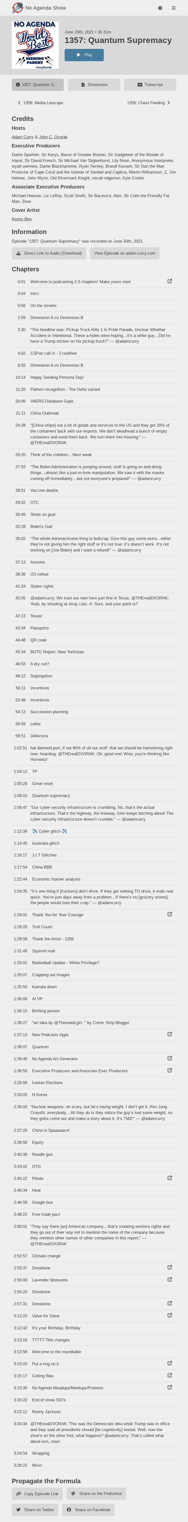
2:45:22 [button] (20, 1178)
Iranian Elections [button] (47, 1082)
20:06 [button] (20, 401)
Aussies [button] (37, 562)
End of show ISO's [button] (49, 1400)
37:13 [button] (20, 562)
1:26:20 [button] (20, 927)
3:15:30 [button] (20, 1388)
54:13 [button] (20, 712)
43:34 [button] (20, 628)
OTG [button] (36, 1166)
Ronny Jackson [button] (46, 1411)
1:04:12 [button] (20, 771)
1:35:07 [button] (20, 974)
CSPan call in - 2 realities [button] (53, 353)
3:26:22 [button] (20, 1465)
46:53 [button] (20, 664)
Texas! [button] (36, 616)
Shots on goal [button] (42, 514)
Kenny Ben (22, 219)
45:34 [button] (20, 652)
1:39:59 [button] (20, 1071)
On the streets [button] (43, 305)
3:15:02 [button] (20, 1364)
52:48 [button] (20, 700)
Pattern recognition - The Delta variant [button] (65, 389)
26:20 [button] (20, 454)
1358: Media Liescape (42, 103)
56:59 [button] (20, 724)
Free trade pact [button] (46, 1214)
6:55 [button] (21, 365)
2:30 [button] (21, 329)
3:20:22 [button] (20, 1400)
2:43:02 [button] (20, 1166)
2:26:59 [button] (20, 1082)
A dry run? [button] (39, 664)
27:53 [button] (20, 466)
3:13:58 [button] (20, 1351)
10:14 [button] (20, 377)
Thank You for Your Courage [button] (57, 915)
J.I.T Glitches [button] (44, 855)
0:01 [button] (21, 281)
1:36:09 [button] (20, 999)
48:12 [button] (20, 676)
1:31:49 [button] (20, 951)
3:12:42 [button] (20, 1328)
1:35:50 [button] (20, 987)
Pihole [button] (37, 1178)
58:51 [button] (20, 736)
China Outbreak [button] (44, 413)
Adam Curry (23, 137)
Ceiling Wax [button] (43, 1376)
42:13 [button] (20, 616)
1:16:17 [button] (20, 855)
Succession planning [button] (49, 712)
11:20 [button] (20, 389)
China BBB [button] (42, 867)
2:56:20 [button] (20, 1292)
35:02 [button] (20, 538)
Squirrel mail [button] (43, 951)
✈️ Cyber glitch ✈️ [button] (49, 831)
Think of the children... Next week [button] (61, 454)
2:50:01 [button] (20, 1226)
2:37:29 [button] (20, 1130)
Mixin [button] (37, 1465)
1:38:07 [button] (20, 1046)
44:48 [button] (20, 640)
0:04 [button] (21, 293)
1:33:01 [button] (20, 962)
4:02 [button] (21, 353)
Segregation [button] (41, 676)
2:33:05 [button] (20, 1094)
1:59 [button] (21, 317)
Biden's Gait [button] (41, 526)
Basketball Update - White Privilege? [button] (65, 962)
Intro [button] (34, 293)
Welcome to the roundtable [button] (56, 1351)
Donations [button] (41, 1268)
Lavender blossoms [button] (50, 1280)
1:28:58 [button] (20, 939)
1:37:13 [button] (20, 1034)
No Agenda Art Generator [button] (55, 1059)
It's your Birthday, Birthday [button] (56, 1328)
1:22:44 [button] (20, 879)
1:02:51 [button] (20, 748)
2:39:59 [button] (20, 1142)
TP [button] (34, 771)
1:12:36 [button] (20, 831)
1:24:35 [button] (20, 891)
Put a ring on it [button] (45, 1364)
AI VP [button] (37, 999)
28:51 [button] (20, 490)
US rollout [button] (39, 574)
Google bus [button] (42, 1202)
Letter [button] (35, 724)
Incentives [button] (39, 688)
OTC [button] (34, 502)
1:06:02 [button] (20, 795)
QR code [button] (38, 640)
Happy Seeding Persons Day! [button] (57, 377)
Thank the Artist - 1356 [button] (53, 939)
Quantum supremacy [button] (51, 795)
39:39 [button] (20, 574)
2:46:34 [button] (20, 1190)
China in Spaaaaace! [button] (51, 1130)
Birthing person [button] (46, 1011)
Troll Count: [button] (42, 927)
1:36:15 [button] (20, 1011)
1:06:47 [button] (20, 807)
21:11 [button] (20, 413)
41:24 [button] (20, 586)
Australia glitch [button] (45, 843)
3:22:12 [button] (20, 1411)
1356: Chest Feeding (146, 103)
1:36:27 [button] (20, 1022)
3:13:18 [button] (20, 1340)
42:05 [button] (20, 598)
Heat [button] (36, 1190)
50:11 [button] (20, 688)
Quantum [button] (40, 1046)
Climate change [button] (46, 1256)
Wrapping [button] (40, 1453)
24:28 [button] (20, 425)
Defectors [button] (39, 736)
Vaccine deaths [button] (44, 490)
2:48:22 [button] (20, 1214)
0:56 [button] (21, 305)
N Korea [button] (39, 1094)
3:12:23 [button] (20, 1316)
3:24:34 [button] (20, 1423)
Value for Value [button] (45, 1316)
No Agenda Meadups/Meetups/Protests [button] (67, 1388)
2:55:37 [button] (20, 1268)
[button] (160, 8)
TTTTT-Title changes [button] (51, 1340)
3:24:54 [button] (20, 1453)
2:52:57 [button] (20, 1256)
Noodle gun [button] (42, 1154)
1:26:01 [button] (20, 915)
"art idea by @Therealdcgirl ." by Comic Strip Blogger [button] (80, 1022)
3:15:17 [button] (20, 1376)
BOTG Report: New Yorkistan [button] (57, 652)
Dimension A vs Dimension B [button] (56, 317)
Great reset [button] (42, 783)
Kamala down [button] (44, 987)
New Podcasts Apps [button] (50, 1034)
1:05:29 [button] (20, 783)
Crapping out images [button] (51, 974)
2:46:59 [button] (20, 1202)
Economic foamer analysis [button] (56, 879)
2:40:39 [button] (20, 1154)
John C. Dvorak (53, 137)
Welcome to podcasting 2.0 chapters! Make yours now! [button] (80, 281)
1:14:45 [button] (20, 843)
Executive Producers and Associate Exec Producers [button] (80, 1071)
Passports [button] (39, 628)
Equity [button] (38, 1142)
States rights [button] (42, 586)
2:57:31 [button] (20, 1304)
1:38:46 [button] (20, 1059)
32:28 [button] (20, 526)
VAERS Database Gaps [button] (51, 401)
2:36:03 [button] (20, 1106)
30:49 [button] (20, 514)
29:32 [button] (20, 502)
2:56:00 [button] (20, 1280)
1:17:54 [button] (20, 867)
